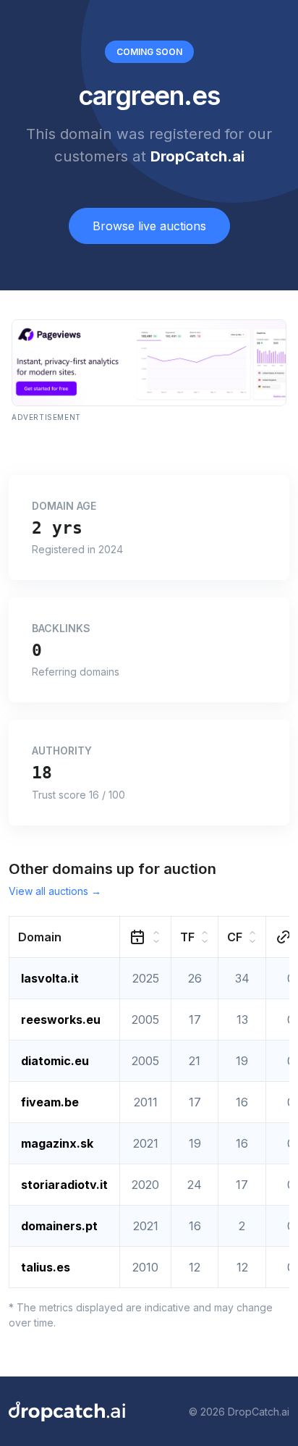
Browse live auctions (149, 226)
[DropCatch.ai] (67, 1411)
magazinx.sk (57, 1143)
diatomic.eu (55, 1061)
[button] (64, 937)
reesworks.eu (61, 1019)
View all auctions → (55, 891)
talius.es (45, 1267)
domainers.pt (59, 1226)
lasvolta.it (50, 978)
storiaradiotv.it (64, 1184)
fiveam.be (50, 1102)
